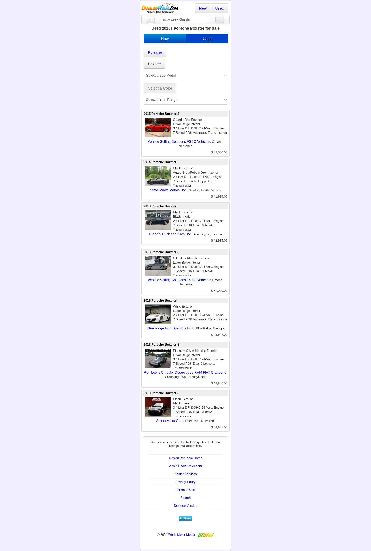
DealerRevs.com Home (185, 458)
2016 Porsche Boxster (160, 300)
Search (186, 497)
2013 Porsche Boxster (160, 206)
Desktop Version (185, 505)
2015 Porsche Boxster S (161, 113)
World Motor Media (181, 534)
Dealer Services (185, 474)
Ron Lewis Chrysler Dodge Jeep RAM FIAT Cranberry (185, 372)
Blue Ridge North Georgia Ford (170, 328)
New (203, 8)
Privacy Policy (185, 482)
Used (219, 8)
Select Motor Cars (169, 421)
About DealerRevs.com (185, 466)
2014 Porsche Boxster (160, 162)
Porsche (155, 52)
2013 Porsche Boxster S (161, 252)
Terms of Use (185, 490)
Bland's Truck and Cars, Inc (170, 234)
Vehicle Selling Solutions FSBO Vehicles (179, 141)
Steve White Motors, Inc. (168, 190)
